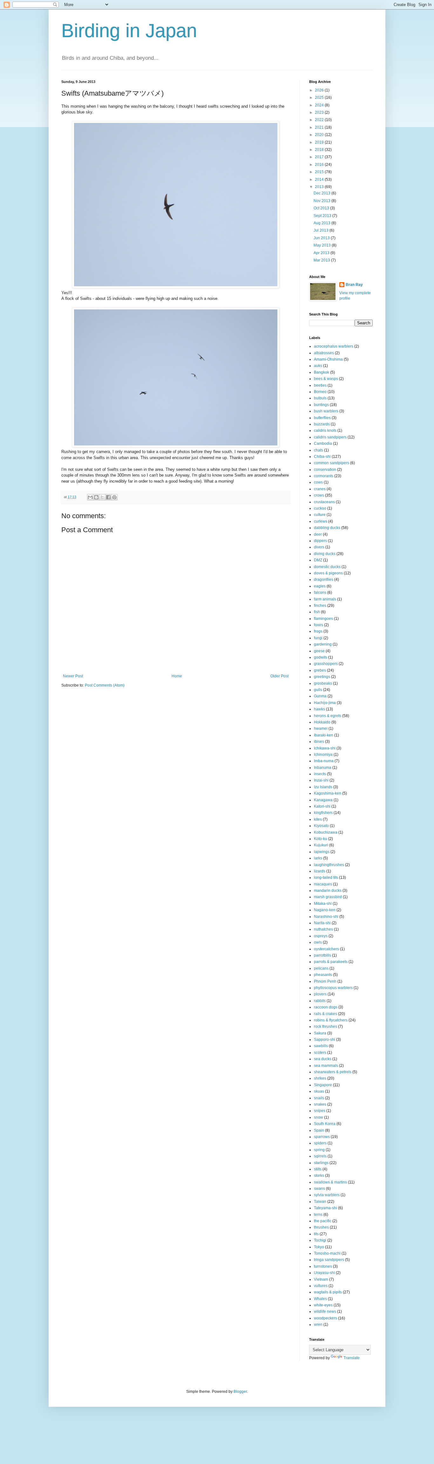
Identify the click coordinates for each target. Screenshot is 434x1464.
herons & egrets (327, 716)
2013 (320, 187)
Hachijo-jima (325, 703)
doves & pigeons (328, 573)
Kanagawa (323, 800)
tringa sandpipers (329, 1259)
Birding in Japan (129, 30)
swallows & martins (330, 1182)
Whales (320, 1299)
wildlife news (325, 1311)
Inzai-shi (321, 780)
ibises (319, 741)
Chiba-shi (322, 456)
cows (318, 482)
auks (318, 365)
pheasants (323, 975)
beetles (320, 385)
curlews (320, 521)
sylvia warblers (327, 1195)
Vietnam (321, 1279)
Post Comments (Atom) (105, 685)
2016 (320, 164)
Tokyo (319, 1247)
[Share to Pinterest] (114, 497)
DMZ (318, 560)
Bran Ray (354, 284)
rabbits (320, 1001)
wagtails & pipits (328, 1292)
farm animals (325, 599)
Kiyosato (321, 826)
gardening (323, 644)
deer (318, 534)
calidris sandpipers (330, 437)
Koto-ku (320, 839)
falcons (320, 592)
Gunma (320, 696)
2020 (320, 134)
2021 (320, 127)
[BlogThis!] (96, 497)
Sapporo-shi (324, 1039)
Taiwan (320, 1201)
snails (319, 1098)
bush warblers (326, 411)
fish (317, 612)
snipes (319, 1110)
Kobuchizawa (325, 832)
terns (318, 1214)
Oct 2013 (322, 208)
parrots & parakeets (331, 961)
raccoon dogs (325, 1007)
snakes (320, 1104)
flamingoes (323, 618)
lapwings (321, 852)
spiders (320, 1143)
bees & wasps (326, 378)
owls (318, 942)
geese (319, 651)
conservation (325, 469)
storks (319, 1175)
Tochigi (320, 1240)
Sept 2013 (323, 216)
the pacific (322, 1221)
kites (318, 819)
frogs (318, 631)
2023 (320, 112)
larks (318, 858)
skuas (319, 1091)
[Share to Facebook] (108, 497)
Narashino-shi (326, 916)
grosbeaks (323, 683)
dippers (320, 541)
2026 (320, 90)
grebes (320, 670)
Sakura (320, 1033)
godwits (320, 657)
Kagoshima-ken (327, 793)
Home (177, 676)
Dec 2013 (322, 193)
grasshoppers (326, 663)
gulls (318, 690)
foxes (318, 625)
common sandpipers (331, 463)
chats (318, 450)
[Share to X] (102, 497)
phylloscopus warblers (333, 988)
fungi (318, 638)
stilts (318, 1169)
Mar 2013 (322, 260)
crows (319, 495)
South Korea (325, 1124)
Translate (351, 1358)
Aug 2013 (322, 223)
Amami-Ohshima (328, 359)
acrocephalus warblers (333, 346)
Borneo (320, 392)
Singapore (323, 1085)
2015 (320, 172)
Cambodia (323, 443)
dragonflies (323, 579)
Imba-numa (324, 761)
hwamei (321, 728)
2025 (320, 97)
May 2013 (323, 245)
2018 (320, 149)
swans (319, 1188)
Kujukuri (321, 845)
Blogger (240, 1391)
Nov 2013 (322, 201)
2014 (320, 179)
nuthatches (323, 929)
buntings (321, 405)
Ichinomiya (323, 754)
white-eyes (323, 1305)
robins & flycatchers (331, 1020)
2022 (320, 120)
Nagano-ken (325, 910)
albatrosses (324, 353)
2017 (320, 157)
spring (319, 1150)
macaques (323, 884)
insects (320, 774)
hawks (319, 709)
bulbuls (320, 398)
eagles (320, 586)
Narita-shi (322, 923)
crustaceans (324, 502)
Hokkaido (322, 722)
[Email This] (90, 497)
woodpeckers (325, 1318)
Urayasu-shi (324, 1273)
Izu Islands (323, 787)
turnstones (323, 1266)
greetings (322, 676)
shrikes (320, 1078)
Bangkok (321, 372)
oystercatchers (326, 949)
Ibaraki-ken (323, 735)
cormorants (323, 476)
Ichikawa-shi (325, 748)
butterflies (322, 418)
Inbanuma (322, 767)
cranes (320, 489)
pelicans (321, 968)
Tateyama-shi (325, 1208)
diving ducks (325, 554)
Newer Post (73, 676)
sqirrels (320, 1156)
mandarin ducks (328, 890)
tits (316, 1234)
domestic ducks (327, 567)
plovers (320, 994)
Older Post (279, 676)
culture (320, 514)
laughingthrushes (329, 865)
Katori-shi (322, 806)
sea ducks (322, 1059)
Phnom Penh (325, 981)
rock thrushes (325, 1026)
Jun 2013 (322, 238)
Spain (319, 1130)
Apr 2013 (322, 253)
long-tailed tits (326, 877)
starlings (321, 1163)
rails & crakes (325, 1014)
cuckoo (320, 508)
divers (319, 547)
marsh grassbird (328, 897)
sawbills (321, 1046)
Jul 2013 (321, 230)
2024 (320, 105)
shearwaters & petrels (332, 1072)
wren (318, 1324)
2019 (320, 142)
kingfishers (323, 812)
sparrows (322, 1137)
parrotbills (322, 955)
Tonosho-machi (327, 1253)
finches (320, 605)
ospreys (321, 936)
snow (318, 1117)
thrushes (321, 1227)
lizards (319, 871)
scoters (320, 1052)
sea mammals (326, 1065)
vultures (321, 1286)
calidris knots (325, 430)
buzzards (322, 424)
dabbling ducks (327, 527)
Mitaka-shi (323, 903)
